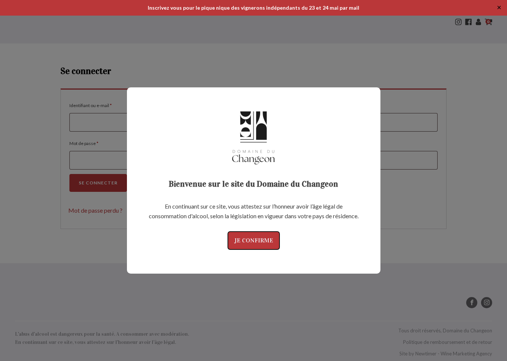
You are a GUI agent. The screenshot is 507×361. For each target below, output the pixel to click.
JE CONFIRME (253, 240)
